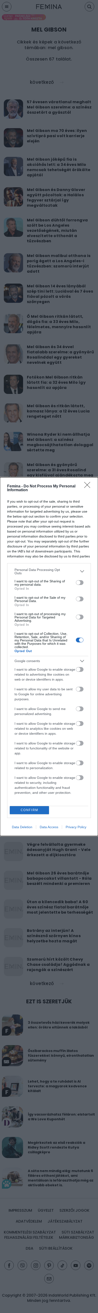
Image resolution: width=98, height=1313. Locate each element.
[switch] (79, 582)
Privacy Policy (76, 827)
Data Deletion (22, 827)
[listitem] (49, 571)
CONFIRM (29, 810)
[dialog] (49, 656)
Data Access (49, 827)
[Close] (88, 486)
